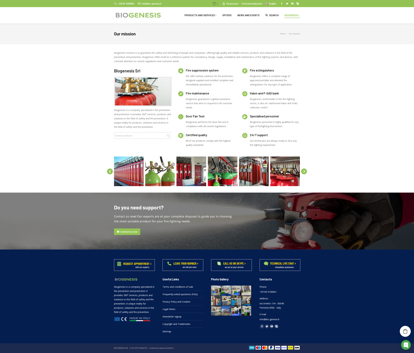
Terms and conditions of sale (178, 286)
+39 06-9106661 (126, 3)
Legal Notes (169, 309)
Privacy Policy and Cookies (176, 301)
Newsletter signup (172, 316)
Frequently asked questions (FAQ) (180, 294)
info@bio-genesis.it (151, 3)
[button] (215, 3)
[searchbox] (142, 135)
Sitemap (167, 331)
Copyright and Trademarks (176, 324)
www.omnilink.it (166, 348)
